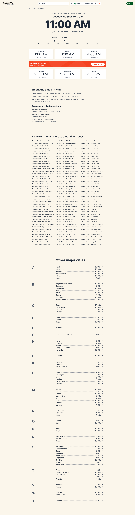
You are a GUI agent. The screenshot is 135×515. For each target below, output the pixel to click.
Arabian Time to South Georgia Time (67, 171)
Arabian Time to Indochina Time (66, 209)
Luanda (59, 384)
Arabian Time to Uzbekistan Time (66, 194)
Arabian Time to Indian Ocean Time (66, 201)
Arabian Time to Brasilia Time (40, 166)
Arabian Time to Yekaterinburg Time (43, 194)
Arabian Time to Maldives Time (90, 191)
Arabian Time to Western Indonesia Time (93, 206)
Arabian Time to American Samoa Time (43, 141)
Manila (58, 391)
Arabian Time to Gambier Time (41, 146)
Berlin (58, 293)
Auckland (59, 278)
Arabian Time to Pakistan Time (41, 196)
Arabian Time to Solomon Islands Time (92, 232)
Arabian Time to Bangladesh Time (66, 204)
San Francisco (61, 449)
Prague (58, 431)
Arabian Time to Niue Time (64, 141)
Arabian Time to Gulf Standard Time (91, 189)
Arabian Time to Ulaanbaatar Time (66, 211)
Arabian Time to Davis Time (89, 209)
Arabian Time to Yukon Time (40, 148)
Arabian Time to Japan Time (64, 221)
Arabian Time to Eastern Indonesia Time (44, 224)
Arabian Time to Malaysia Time (65, 216)
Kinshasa (59, 365)
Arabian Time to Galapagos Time (41, 151)
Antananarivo (61, 274)
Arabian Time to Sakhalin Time (65, 234)
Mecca (58, 394)
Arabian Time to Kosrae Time (65, 232)
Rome (58, 441)
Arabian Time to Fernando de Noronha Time (94, 171)
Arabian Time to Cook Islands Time (42, 143)
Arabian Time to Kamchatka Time (91, 239)
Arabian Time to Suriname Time (65, 166)
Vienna (58, 487)
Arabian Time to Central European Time (68, 179)
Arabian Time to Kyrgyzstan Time (91, 204)
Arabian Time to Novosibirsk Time (42, 206)
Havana (59, 343)
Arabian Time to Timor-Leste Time (66, 224)
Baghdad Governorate (64, 284)
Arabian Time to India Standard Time (43, 201)
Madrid (58, 389)
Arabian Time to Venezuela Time (41, 163)
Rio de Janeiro (61, 439)
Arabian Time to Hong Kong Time (42, 219)
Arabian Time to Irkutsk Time (89, 216)
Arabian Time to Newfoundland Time (43, 171)
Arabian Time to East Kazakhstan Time (43, 199)
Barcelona (60, 288)
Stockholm (60, 460)
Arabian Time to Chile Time (40, 158)
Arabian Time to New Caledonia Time (92, 229)
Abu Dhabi (60, 267)
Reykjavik (59, 436)
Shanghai (59, 453)
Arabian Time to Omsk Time (40, 204)
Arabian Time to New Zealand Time (66, 239)
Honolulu (59, 350)
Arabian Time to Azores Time (40, 176)
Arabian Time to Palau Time (89, 219)
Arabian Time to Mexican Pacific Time (67, 148)
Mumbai (59, 405)
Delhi (58, 317)
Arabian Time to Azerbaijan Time (41, 191)
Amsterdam (60, 271)
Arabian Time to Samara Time (89, 186)
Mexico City (60, 396)
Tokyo (58, 477)
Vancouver (60, 485)
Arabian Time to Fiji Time (39, 239)
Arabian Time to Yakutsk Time (41, 221)
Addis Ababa (61, 269)
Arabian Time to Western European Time (93, 176)
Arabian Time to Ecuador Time (90, 153)
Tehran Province (62, 472)
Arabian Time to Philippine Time (90, 214)
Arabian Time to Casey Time (64, 219)
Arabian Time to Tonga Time (89, 242)
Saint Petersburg (62, 446)
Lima (58, 377)
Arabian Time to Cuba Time (64, 161)
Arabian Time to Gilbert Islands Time (43, 237)
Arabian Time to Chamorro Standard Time (68, 227)
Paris (58, 429)
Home (30, 8)
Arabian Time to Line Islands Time (91, 244)
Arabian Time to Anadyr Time (41, 242)
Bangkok (59, 286)
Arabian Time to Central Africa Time (91, 179)
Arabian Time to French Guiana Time (43, 168)
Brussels (59, 297)
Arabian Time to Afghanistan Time (66, 191)
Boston (58, 295)
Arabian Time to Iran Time (40, 186)
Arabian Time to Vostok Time (65, 199)
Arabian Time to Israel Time (64, 184)
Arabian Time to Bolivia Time (40, 161)
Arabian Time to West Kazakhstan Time (92, 194)
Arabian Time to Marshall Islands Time (92, 237)
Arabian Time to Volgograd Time (66, 181)
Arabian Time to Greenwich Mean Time (68, 176)
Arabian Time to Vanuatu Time (41, 234)
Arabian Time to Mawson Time (90, 199)
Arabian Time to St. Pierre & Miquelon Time (45, 173)
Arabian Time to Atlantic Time (89, 156)
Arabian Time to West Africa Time (42, 179)
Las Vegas (60, 375)
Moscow (59, 403)
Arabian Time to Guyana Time (89, 161)
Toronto (59, 479)
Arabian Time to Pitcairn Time (65, 146)
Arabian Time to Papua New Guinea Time (44, 227)
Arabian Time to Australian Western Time (44, 211)
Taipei (58, 470)
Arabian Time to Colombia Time (65, 156)
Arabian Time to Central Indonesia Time (44, 216)
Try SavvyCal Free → (97, 64)
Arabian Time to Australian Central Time (93, 224)
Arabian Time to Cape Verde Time (66, 173)
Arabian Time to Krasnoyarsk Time (66, 206)
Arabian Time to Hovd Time (40, 209)
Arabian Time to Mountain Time (90, 151)
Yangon (59, 500)
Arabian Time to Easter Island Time (66, 151)
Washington (60, 495)
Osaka (58, 421)
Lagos (58, 372)
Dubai (58, 322)
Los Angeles (61, 381)
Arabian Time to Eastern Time (65, 158)
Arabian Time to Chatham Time (65, 242)
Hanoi (58, 341)
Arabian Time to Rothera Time (90, 163)
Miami (58, 398)
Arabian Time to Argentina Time (90, 168)
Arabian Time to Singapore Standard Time (44, 214)
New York (59, 413)
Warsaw (59, 492)
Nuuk (58, 415)
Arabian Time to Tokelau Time (41, 244)
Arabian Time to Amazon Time (90, 158)
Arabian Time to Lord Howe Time (66, 229)
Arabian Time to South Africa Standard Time (45, 181)
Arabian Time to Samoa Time (65, 244)
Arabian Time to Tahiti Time (89, 141)
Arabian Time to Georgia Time (65, 189)
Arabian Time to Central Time (41, 156)
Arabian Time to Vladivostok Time (42, 229)
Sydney (59, 462)
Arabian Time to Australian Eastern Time (93, 227)
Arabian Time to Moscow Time (90, 181)
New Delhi (60, 411)
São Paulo (60, 464)
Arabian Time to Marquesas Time (90, 143)
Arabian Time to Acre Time (40, 153)
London (59, 379)
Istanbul (59, 356)
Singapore (60, 458)
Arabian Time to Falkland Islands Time (67, 163)
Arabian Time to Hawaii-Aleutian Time (67, 143)
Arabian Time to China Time (64, 214)
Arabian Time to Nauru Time (64, 237)
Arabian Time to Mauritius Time (65, 186)
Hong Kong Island (63, 348)
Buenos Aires (61, 299)
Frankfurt (59, 327)
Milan (58, 400)
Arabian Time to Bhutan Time (89, 201)
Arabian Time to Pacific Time (89, 148)
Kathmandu (60, 362)
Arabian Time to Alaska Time (89, 146)
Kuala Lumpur (61, 367)
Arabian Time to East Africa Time (90, 184)
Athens (58, 276)
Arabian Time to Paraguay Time (65, 168)
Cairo (58, 305)
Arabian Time (36, 8)
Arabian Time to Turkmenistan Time (91, 196)
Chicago (59, 312)
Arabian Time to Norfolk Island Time (43, 232)
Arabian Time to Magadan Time (90, 234)
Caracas (59, 310)
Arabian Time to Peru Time (64, 153)
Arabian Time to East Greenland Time (92, 173)
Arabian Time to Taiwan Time (89, 211)
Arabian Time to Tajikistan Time (65, 196)
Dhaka (58, 320)
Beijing (58, 290)
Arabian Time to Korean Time (89, 221)
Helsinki (59, 345)
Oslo (57, 423)
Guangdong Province (64, 334)
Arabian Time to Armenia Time (41, 189)
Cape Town (60, 307)
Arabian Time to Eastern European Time (44, 184)
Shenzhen (60, 455)
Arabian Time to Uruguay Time (90, 166)
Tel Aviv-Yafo (61, 475)
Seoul (58, 451)
